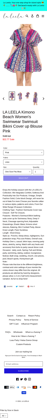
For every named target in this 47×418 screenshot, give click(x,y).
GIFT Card (13, 324)
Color (5, 148)
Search (10, 316)
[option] (12, 96)
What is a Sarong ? (33, 332)
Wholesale (18, 332)
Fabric (5, 158)
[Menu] (43, 16)
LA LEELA (25, 401)
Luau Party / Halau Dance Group (23, 340)
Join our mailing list (23, 352)
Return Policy (34, 316)
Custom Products (23, 344)
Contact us (20, 316)
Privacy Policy (15, 320)
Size (5, 167)
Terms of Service (31, 320)
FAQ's (7, 332)
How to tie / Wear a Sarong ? (23, 336)
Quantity (36, 167)
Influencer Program (29, 324)
